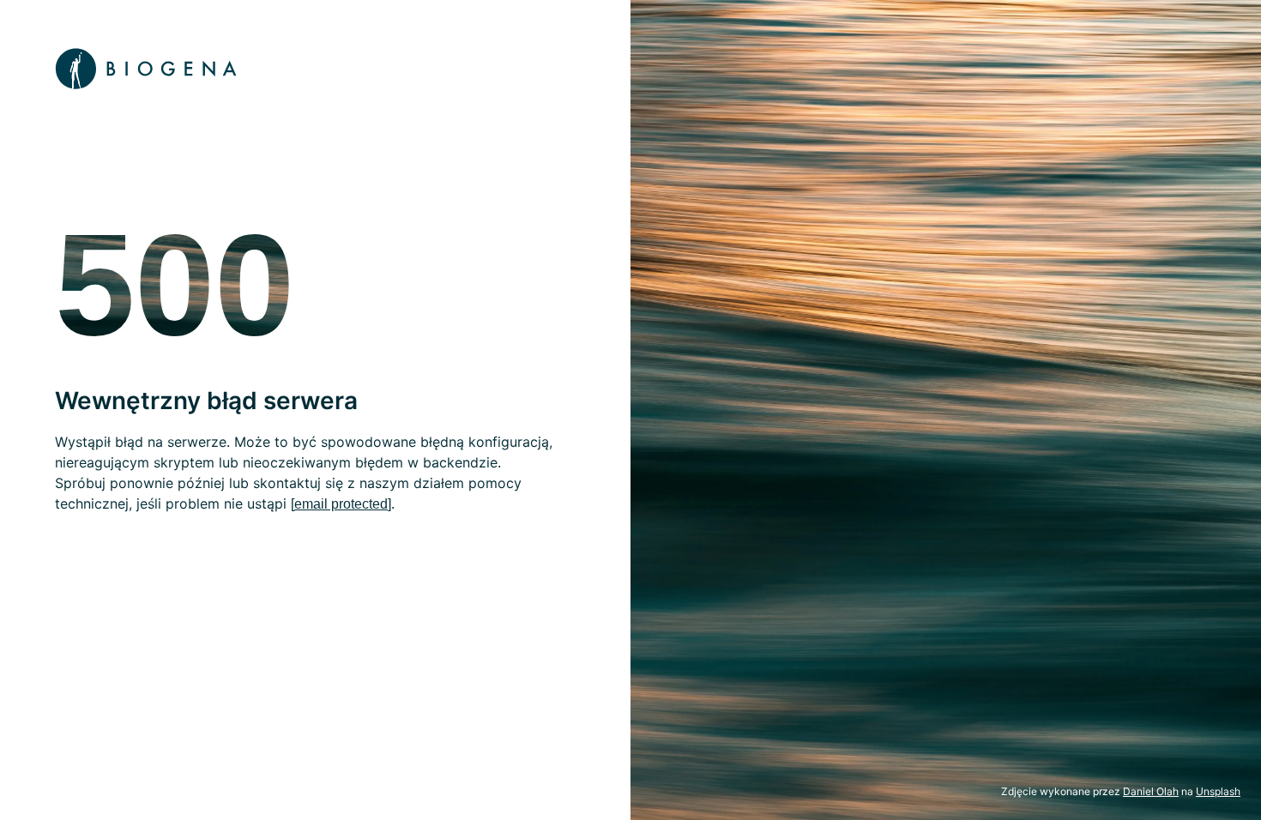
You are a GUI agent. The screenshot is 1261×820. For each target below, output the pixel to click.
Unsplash (1218, 791)
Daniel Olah (1151, 791)
